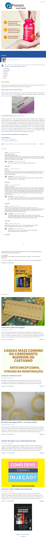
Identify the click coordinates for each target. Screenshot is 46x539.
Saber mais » (42, 339)
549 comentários (10, 386)
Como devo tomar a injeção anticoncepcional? (16, 489)
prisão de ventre (11, 128)
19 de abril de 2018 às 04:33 (19, 228)
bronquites (11, 143)
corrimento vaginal (26, 129)
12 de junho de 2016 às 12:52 (19, 176)
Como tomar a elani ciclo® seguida (13, 327)
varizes (32, 126)
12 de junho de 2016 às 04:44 (19, 161)
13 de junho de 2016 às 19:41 (19, 196)
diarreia (6, 128)
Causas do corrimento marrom (11, 376)
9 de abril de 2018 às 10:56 (14, 206)
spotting (18, 123)
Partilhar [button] (41, 143)
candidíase (42, 123)
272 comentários (10, 501)
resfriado (34, 143)
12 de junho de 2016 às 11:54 (14, 168)
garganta (39, 126)
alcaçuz (6, 143)
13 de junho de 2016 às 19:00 (14, 185)
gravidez (2, 94)
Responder (7, 166)
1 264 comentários (11, 452)
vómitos (2, 128)
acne (6, 123)
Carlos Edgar (10, 161)
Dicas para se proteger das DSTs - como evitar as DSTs (19, 422)
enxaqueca (29, 126)
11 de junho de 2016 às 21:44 (14, 152)
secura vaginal (33, 129)
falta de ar (17, 143)
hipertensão (14, 94)
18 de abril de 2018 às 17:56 (14, 223)
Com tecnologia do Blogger (23, 534)
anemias (10, 94)
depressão (38, 123)
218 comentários (10, 434)
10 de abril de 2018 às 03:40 (19, 213)
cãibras (32, 128)
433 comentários (10, 339)
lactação (6, 94)
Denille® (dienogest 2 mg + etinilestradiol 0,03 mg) (18, 441)
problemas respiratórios (25, 143)
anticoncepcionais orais (5, 95)
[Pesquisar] (41, 2)
